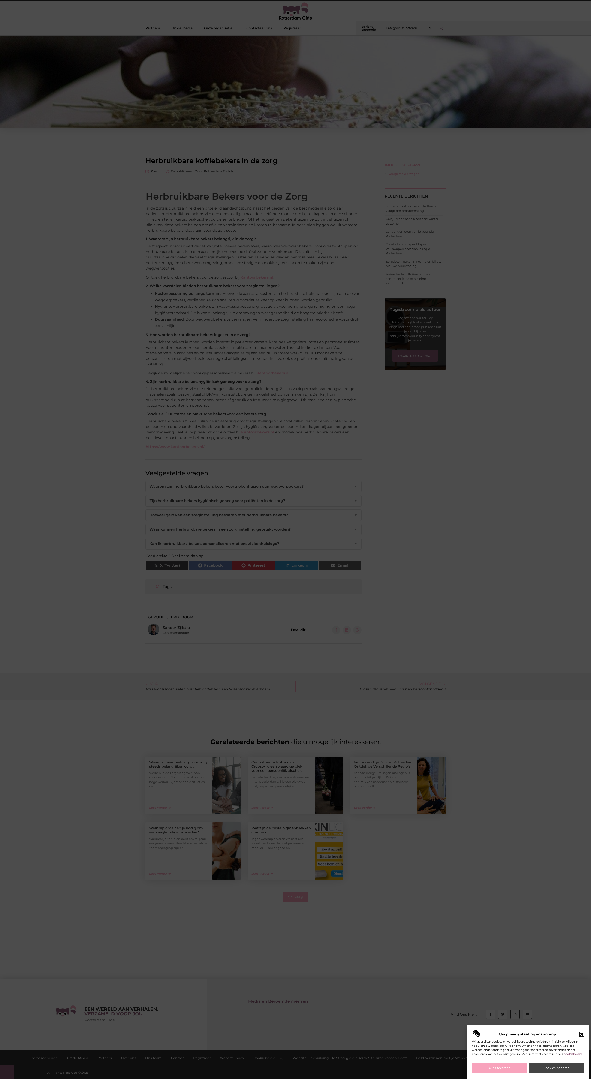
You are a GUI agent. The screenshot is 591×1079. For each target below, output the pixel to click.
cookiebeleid (573, 1054)
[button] (581, 1034)
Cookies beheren (557, 1068)
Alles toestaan (499, 1068)
